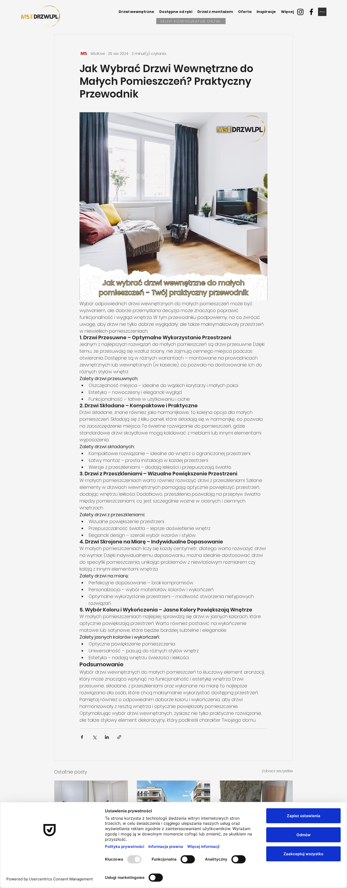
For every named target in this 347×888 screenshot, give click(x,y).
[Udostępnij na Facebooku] (82, 737)
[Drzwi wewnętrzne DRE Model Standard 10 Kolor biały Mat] (91, 801)
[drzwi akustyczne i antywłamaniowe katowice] (173, 801)
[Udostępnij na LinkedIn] (106, 737)
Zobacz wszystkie (277, 770)
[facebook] (311, 12)
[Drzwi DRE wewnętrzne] (256, 801)
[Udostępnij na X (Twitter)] (94, 737)
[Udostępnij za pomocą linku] (119, 737)
